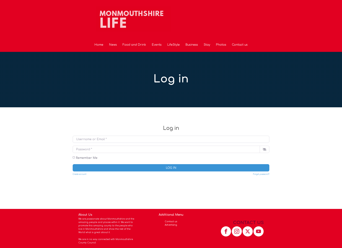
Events (157, 44)
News (113, 44)
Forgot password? (261, 174)
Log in (171, 167)
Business (191, 44)
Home (98, 44)
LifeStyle (173, 44)
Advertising (171, 225)
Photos (221, 44)
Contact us (240, 44)
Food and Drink (134, 44)
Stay (207, 44)
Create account (79, 174)
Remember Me (86, 158)
